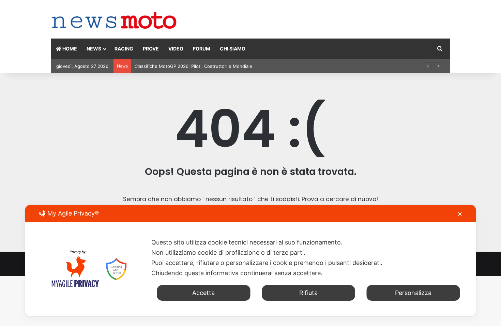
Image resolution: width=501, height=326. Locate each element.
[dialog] (250, 260)
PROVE (151, 48)
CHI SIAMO (232, 48)
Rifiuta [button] (308, 292)
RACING (124, 48)
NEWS (94, 48)
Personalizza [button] (413, 292)
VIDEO (175, 48)
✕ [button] (459, 214)
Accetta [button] (203, 292)
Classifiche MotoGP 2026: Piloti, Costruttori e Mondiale (193, 66)
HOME (69, 48)
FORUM (201, 48)
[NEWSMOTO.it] (114, 21)
